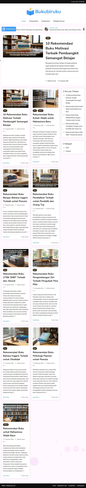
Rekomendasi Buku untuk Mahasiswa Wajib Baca (13, 432)
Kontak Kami (46, 21)
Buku (48, 38)
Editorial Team (52, 81)
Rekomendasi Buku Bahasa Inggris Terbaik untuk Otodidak (15, 356)
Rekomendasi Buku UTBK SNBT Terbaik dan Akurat (14, 277)
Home (24, 21)
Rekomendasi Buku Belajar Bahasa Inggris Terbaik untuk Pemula (15, 198)
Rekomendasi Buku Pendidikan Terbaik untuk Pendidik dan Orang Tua (43, 199)
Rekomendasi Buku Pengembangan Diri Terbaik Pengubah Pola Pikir (45, 279)
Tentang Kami (33, 21)
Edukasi (41, 110)
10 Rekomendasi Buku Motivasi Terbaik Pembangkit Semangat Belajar (62, 50)
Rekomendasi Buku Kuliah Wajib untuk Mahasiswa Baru (60, 30)
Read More (6, 163)
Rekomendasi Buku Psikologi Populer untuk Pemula (43, 356)
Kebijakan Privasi (58, 21)
